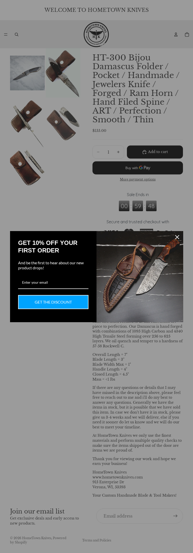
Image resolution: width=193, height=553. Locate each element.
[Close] (177, 237)
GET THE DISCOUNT (53, 302)
